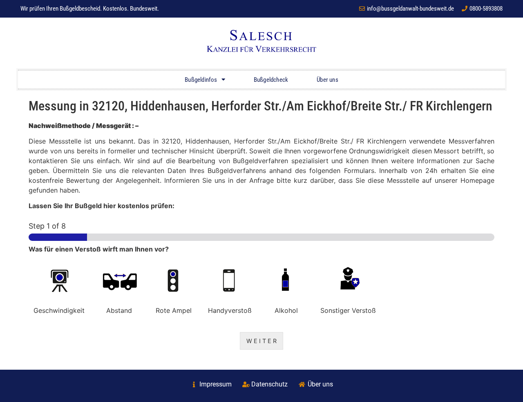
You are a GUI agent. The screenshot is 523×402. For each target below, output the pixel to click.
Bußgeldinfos (201, 79)
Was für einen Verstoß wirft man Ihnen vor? (99, 249)
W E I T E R (261, 340)
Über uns (327, 79)
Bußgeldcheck (271, 79)
